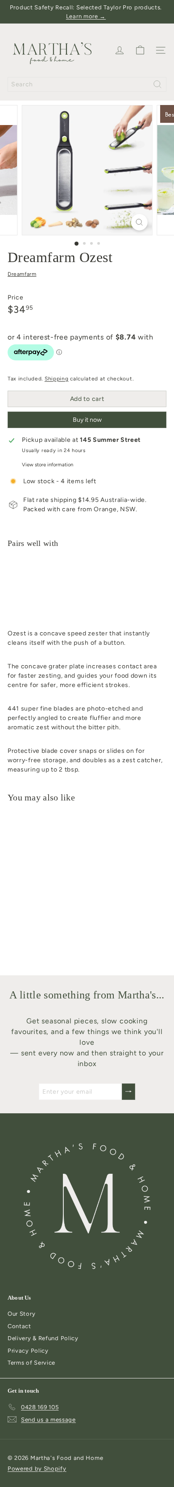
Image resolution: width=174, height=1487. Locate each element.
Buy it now (87, 420)
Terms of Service (31, 1362)
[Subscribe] (128, 1091)
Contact (19, 1326)
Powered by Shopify (37, 1468)
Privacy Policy (28, 1350)
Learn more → (86, 16)
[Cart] (140, 50)
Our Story (21, 1313)
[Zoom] (139, 222)
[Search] (157, 84)
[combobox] (87, 84)
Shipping (57, 379)
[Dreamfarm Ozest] (87, 586)
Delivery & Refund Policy (43, 1338)
